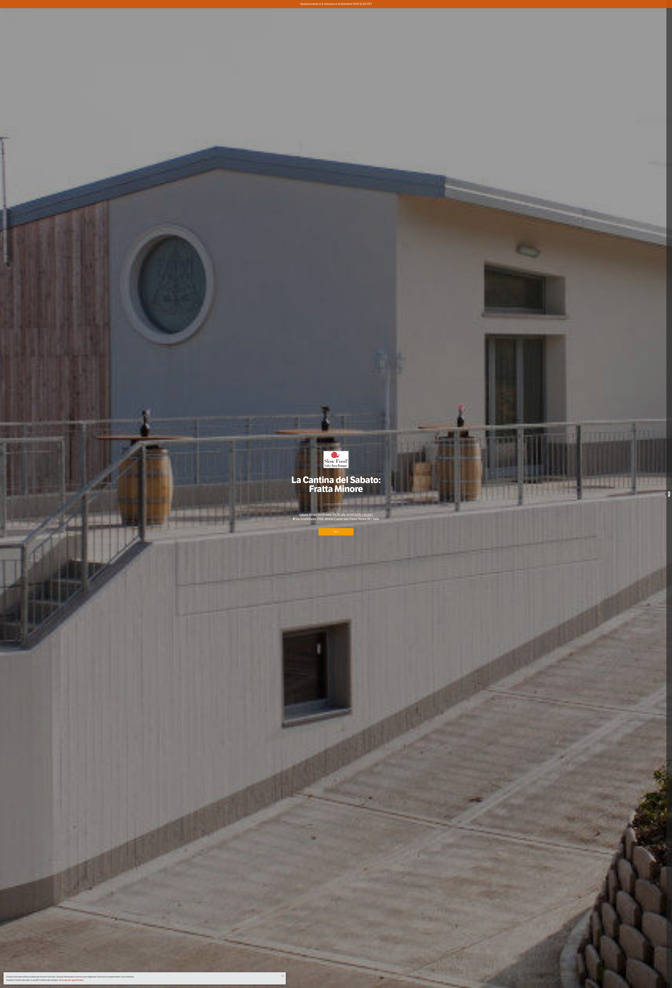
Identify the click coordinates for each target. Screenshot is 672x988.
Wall (669, 494)
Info (336, 531)
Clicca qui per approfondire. (71, 980)
